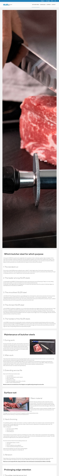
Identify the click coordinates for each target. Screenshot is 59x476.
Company (48, 4)
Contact (54, 4)
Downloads (43, 4)
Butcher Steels (35, 4)
